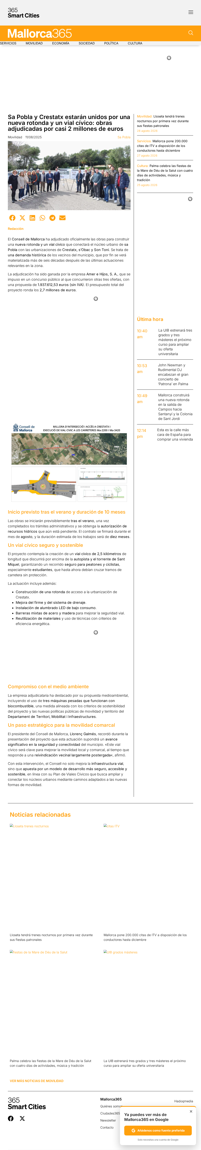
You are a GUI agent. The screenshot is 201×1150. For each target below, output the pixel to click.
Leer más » (16, 944)
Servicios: (144, 141)
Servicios (8, 43)
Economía (60, 43)
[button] (12, 217)
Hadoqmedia (183, 1101)
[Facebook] (11, 1118)
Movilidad (34, 43)
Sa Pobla (124, 137)
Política (111, 43)
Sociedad (87, 43)
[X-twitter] (22, 1118)
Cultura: (143, 166)
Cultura (135, 43)
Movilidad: (145, 116)
